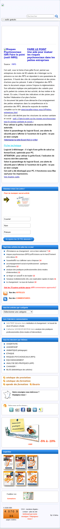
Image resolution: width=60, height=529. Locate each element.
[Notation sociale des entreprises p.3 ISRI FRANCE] (33, 479)
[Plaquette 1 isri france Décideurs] (9, 463)
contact (25, 512)
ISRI (10, 508)
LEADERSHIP (12, 347)
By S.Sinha (54, 515)
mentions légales (32, 509)
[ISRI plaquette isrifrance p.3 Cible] (33, 463)
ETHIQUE (10, 354)
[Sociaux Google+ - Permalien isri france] (29, 410)
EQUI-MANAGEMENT (15, 360)
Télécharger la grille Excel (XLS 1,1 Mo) (21, 140)
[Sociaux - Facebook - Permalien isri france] (23, 410)
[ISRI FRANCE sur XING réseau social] (41, 410)
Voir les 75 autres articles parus (17, 288)
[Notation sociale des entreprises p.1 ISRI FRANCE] (21, 479)
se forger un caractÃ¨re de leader (20, 276)
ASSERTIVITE (12, 344)
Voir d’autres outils (12, 177)
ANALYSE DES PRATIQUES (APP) (20, 363)
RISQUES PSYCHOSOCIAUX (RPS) (20, 357)
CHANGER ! (11, 366)
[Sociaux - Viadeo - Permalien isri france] (17, 410)
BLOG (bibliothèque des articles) (19, 370)
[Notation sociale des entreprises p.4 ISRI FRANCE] (9, 479)
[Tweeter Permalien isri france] (11, 410)
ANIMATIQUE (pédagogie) (16, 350)
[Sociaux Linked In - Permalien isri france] (35, 410)
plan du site (33, 512)
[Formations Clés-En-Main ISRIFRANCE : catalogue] (28, 499)
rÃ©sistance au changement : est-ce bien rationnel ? (28, 251)
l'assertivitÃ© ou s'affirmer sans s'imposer (23, 260)
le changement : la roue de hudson (21, 282)
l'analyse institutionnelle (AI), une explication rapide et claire (31, 279)
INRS (14, 64)
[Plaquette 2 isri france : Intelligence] (21, 463)
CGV (23, 509)
